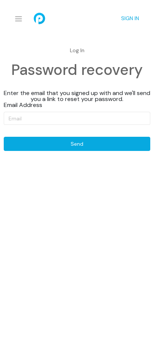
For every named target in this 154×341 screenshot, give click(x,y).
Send (77, 143)
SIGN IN (130, 18)
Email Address (23, 105)
